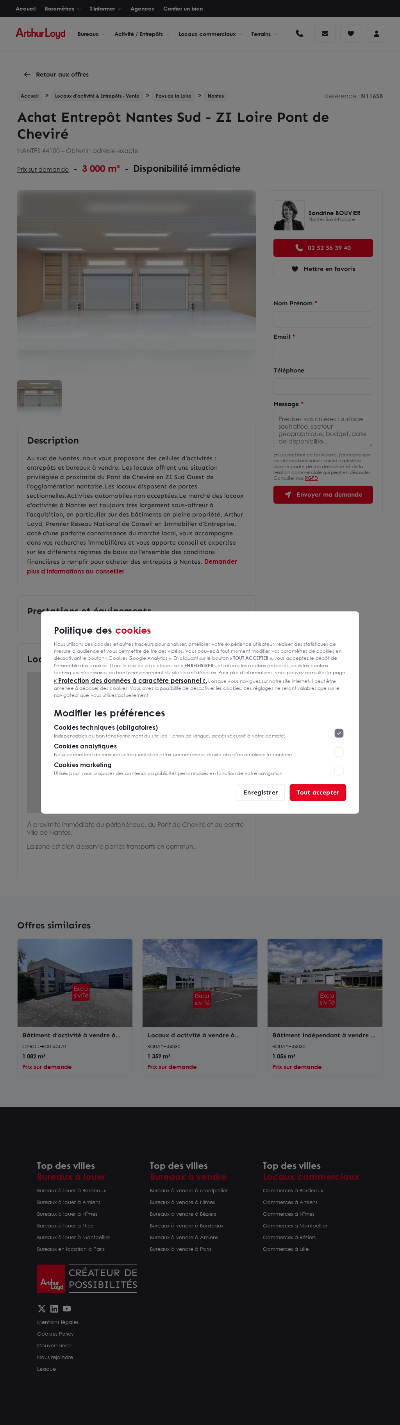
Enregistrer (260, 792)
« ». (130, 680)
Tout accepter (317, 792)
